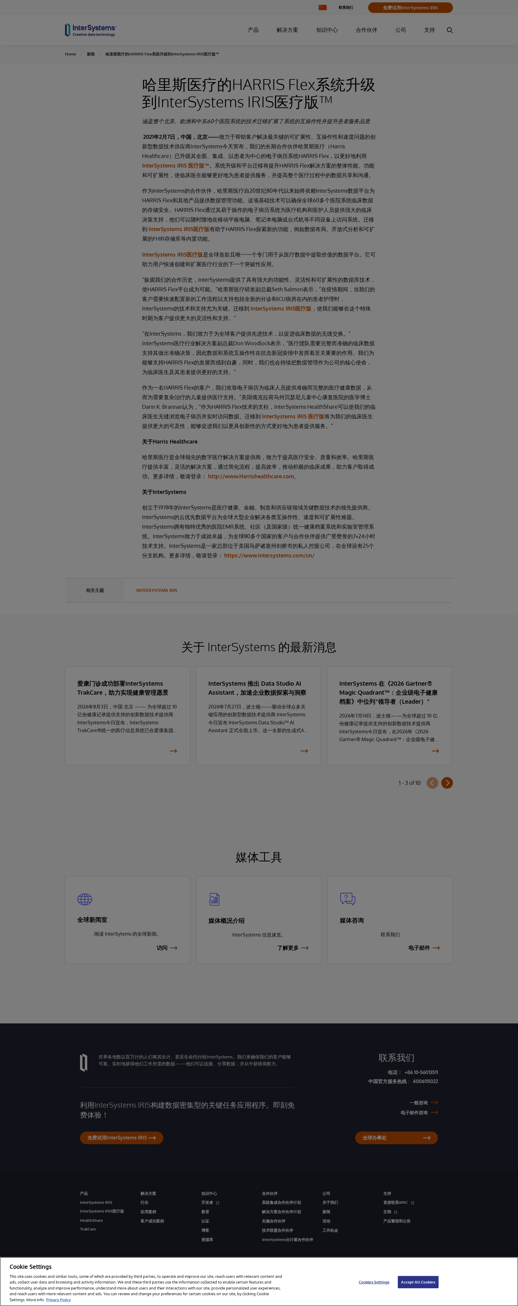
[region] (259, 1281)
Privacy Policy (58, 1299)
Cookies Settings (374, 1281)
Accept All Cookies (418, 1281)
